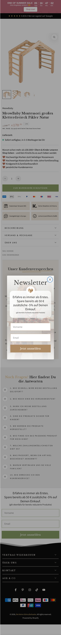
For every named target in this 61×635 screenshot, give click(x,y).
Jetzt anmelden (30, 348)
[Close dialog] (50, 279)
